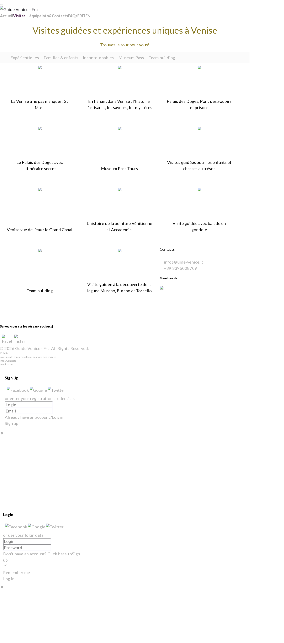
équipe (35, 15)
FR (79, 15)
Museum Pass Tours (119, 168)
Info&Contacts (55, 15)
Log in (57, 417)
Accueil (6, 15)
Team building (162, 57)
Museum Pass (131, 57)
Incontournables (98, 57)
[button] (18, 390)
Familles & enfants (61, 57)
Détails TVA (6, 364)
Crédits (4, 353)
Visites (19, 15)
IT (83, 15)
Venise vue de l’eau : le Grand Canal (39, 229)
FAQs (72, 15)
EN (87, 15)
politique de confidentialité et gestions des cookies (28, 356)
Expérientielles (24, 57)
